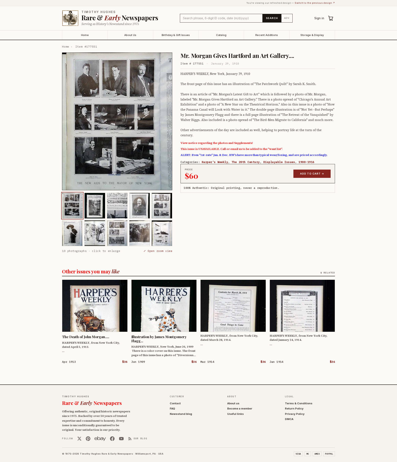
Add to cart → (312, 173)
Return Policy (294, 408)
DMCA (289, 419)
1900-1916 (306, 162)
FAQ (172, 408)
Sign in (319, 18)
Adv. (287, 18)
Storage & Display (312, 35)
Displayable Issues (279, 162)
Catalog (221, 35)
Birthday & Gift (176, 35)
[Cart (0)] (331, 18)
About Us (130, 35)
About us (233, 403)
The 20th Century (246, 162)
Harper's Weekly (215, 162)
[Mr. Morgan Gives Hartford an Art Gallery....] (72, 206)
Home (85, 35)
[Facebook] (112, 438)
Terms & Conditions (298, 403)
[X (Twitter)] (79, 438)
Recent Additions (266, 35)
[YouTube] (121, 438)
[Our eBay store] (100, 438)
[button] (117, 121)
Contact (175, 403)
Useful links (235, 413)
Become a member (239, 408)
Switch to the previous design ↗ (315, 2)
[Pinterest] (88, 438)
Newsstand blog (181, 413)
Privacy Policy (295, 413)
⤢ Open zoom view (157, 251)
